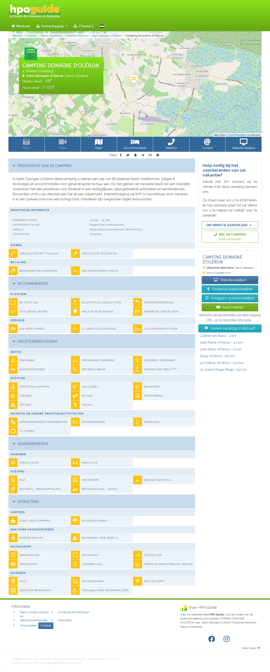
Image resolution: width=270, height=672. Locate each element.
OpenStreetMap (237, 135)
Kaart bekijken (233, 307)
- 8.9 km (217, 356)
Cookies (45, 625)
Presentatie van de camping (44, 166)
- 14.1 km (223, 369)
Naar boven (249, 648)
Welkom (22, 26)
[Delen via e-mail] (150, 155)
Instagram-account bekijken (232, 298)
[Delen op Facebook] (121, 155)
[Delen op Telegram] (143, 155)
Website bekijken (232, 280)
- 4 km (218, 335)
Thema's (86, 26)
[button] (103, 26)
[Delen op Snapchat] (135, 155)
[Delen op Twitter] (127, 155)
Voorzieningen (32, 444)
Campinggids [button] (52, 26)
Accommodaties (32, 283)
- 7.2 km (221, 349)
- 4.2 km (221, 342)
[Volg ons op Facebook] (212, 639)
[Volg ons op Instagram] (227, 639)
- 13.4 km (221, 362)
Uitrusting (28, 501)
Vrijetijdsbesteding (37, 341)
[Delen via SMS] (157, 155)
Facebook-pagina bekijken (232, 289)
